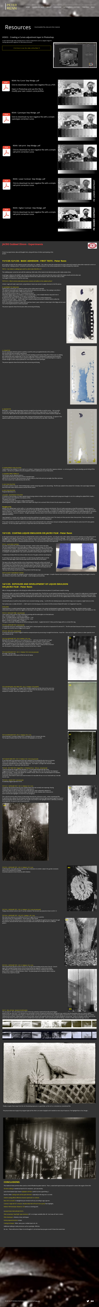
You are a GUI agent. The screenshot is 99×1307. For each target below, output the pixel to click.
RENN (12, 8)
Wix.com (37, 1301)
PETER (12, 5)
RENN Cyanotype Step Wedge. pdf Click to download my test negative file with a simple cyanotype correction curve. (33, 115)
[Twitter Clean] (87, 1301)
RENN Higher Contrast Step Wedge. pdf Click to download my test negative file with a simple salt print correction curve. (34, 211)
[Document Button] (6, 86)
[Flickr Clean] (92, 1301)
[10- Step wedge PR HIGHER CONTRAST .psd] (6, 213)
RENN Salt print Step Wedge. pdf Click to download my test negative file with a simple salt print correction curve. (34, 148)
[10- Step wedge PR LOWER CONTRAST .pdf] (6, 184)
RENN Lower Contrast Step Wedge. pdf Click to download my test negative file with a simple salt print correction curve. (34, 182)
